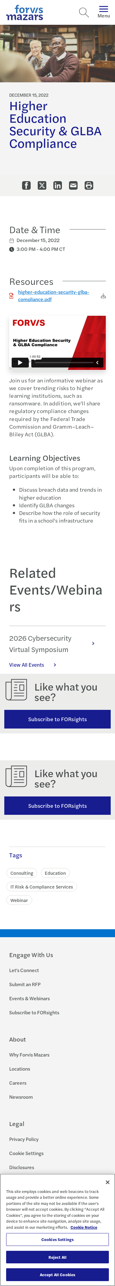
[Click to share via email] (73, 185)
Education (55, 873)
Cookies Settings (57, 1239)
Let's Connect (24, 970)
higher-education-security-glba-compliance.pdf (53, 295)
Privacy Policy (24, 1138)
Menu (104, 15)
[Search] (84, 12)
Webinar (19, 900)
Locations (19, 1068)
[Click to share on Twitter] (42, 185)
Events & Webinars (29, 998)
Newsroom (21, 1096)
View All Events (26, 664)
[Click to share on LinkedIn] (57, 185)
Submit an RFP (24, 984)
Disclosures (21, 1167)
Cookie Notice (84, 1227)
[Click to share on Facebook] (26, 185)
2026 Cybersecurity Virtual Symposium (40, 643)
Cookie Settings (26, 1153)
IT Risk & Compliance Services (41, 886)
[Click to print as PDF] (89, 185)
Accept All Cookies (57, 1274)
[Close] (107, 1182)
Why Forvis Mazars (29, 1054)
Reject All (57, 1257)
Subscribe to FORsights (57, 719)
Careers (17, 1082)
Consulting (21, 873)
